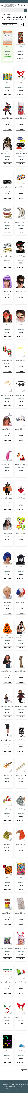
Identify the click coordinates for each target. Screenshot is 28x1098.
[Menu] (2, 5)
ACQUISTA (8, 60)
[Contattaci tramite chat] (16, 5)
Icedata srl (13, 1089)
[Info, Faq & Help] (22, 5)
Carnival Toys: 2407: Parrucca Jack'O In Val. (13, 533)
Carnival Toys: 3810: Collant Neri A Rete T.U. (13, 741)
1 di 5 (21, 25)
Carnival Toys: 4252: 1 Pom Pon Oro (10, 844)
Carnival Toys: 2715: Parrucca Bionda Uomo (13, 602)
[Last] (25, 1070)
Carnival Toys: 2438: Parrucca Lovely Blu (12, 568)
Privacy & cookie (19, 1089)
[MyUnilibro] (19, 5)
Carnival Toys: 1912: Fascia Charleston (11, 464)
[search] (25, 10)
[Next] (24, 24)
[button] (25, 5)
